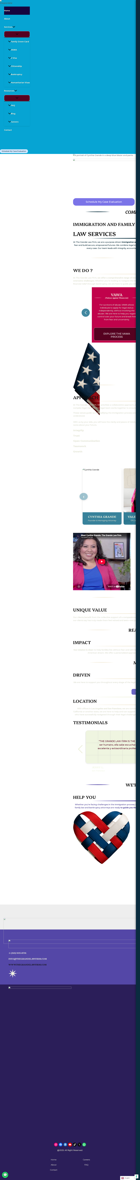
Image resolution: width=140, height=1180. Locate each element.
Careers (14, 122)
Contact (8, 130)
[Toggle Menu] (17, 34)
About (7, 19)
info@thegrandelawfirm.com (28, 958)
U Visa (14, 58)
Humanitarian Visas (20, 83)
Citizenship (16, 66)
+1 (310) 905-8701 (17, 952)
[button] (80, 749)
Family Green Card (20, 42)
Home (7, 11)
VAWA (14, 50)
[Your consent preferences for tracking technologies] (136, 1176)
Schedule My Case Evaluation (104, 201)
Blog (13, 114)
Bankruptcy (16, 74)
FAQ (13, 105)
